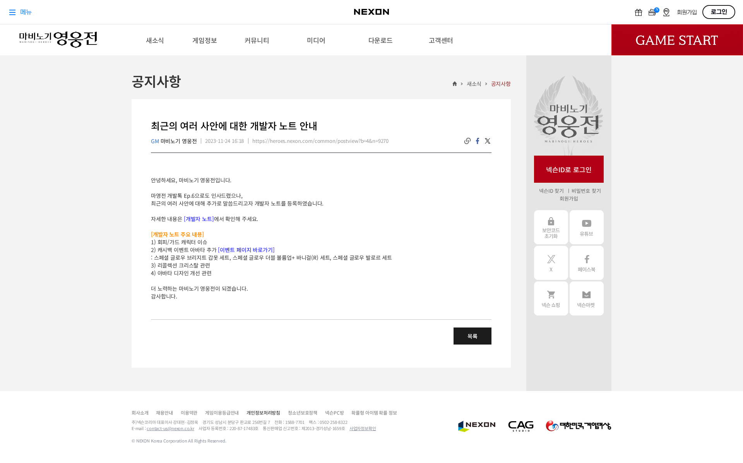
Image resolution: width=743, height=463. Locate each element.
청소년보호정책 (302, 412)
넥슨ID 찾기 (551, 190)
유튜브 (587, 227)
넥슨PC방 (334, 412)
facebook (477, 141)
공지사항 (501, 83)
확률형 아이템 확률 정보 (374, 412)
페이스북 (587, 263)
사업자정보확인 (362, 428)
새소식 (474, 83)
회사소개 (140, 412)
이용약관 (189, 412)
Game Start (677, 39)
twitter (487, 141)
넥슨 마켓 (587, 298)
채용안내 (164, 412)
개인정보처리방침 (263, 412)
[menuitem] (155, 39)
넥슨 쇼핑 (551, 298)
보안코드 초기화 (551, 227)
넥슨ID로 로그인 (569, 169)
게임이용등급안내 (222, 412)
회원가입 (569, 198)
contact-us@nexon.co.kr (170, 428)
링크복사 (467, 141)
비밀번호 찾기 (586, 190)
